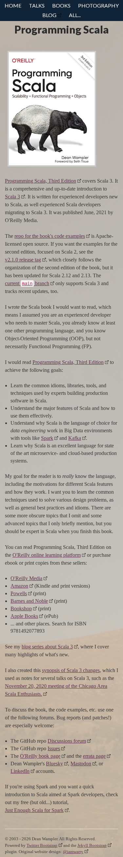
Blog (49, 15)
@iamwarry (73, 851)
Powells (18, 593)
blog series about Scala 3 (47, 646)
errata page (94, 756)
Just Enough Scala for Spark (34, 810)
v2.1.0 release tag (23, 259)
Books (61, 5)
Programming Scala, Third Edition (40, 181)
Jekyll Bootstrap (92, 845)
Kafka (74, 438)
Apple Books (24, 616)
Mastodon (81, 763)
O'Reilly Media (26, 578)
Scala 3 (12, 196)
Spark (47, 438)
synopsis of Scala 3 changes (71, 670)
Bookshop (21, 608)
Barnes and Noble (29, 601)
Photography (98, 5)
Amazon (19, 586)
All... (75, 15)
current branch (27, 283)
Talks (37, 5)
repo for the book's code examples (49, 236)
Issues (54, 748)
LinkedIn (20, 771)
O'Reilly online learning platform (46, 555)
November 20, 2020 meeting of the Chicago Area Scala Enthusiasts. (56, 690)
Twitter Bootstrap (42, 845)
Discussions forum (67, 741)
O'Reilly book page (40, 756)
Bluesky (54, 763)
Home (13, 5)
